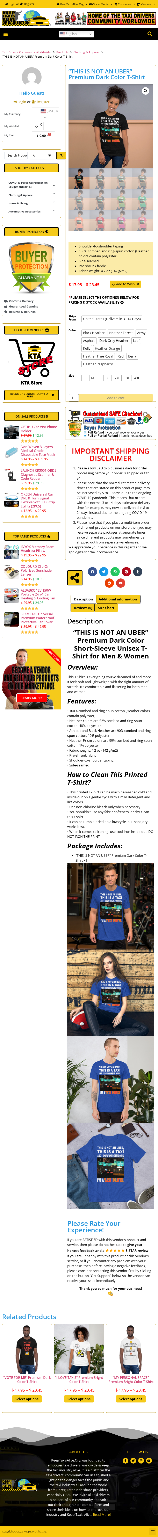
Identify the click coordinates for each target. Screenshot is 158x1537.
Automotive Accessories (24, 211)
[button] (5, 34)
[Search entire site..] (150, 34)
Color (72, 330)
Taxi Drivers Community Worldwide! (26, 52)
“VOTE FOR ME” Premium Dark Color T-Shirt (27, 1379)
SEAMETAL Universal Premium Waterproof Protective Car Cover (37, 618)
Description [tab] (83, 599)
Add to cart (115, 398)
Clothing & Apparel (86, 52)
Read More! (102, 1514)
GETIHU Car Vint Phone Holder (39, 429)
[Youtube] (149, 1461)
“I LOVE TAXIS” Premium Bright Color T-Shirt (79, 1379)
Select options (26, 1399)
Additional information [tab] (118, 599)
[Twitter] (133, 1461)
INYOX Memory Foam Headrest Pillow (37, 548)
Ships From (72, 318)
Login (11, 4)
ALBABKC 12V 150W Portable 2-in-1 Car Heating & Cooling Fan (38, 594)
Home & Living (18, 203)
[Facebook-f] (125, 1461)
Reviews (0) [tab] (83, 608)
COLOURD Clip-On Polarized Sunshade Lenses (36, 570)
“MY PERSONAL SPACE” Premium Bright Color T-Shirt (130, 1379)
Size (71, 375)
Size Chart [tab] (106, 608)
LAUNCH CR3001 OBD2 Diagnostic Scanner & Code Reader (38, 474)
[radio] (112, 319)
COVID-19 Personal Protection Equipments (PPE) (28, 185)
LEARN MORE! (32, 698)
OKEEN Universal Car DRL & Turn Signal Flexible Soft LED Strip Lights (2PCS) (38, 500)
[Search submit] (61, 155)
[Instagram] (141, 1461)
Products (62, 52)
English (71, 33)
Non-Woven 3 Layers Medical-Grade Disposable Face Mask (38, 451)
